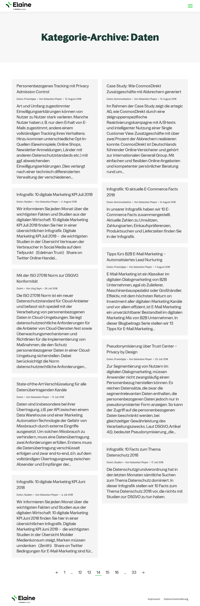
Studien (28, 201)
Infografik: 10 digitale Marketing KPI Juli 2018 (55, 194)
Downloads (148, 6)
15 (107, 572)
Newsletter (175, 6)
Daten (20, 98)
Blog (162, 6)
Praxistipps (30, 98)
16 (117, 572)
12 (80, 572)
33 (134, 572)
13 (89, 572)
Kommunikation (122, 98)
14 (98, 572)
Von (50, 98)
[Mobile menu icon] (190, 6)
